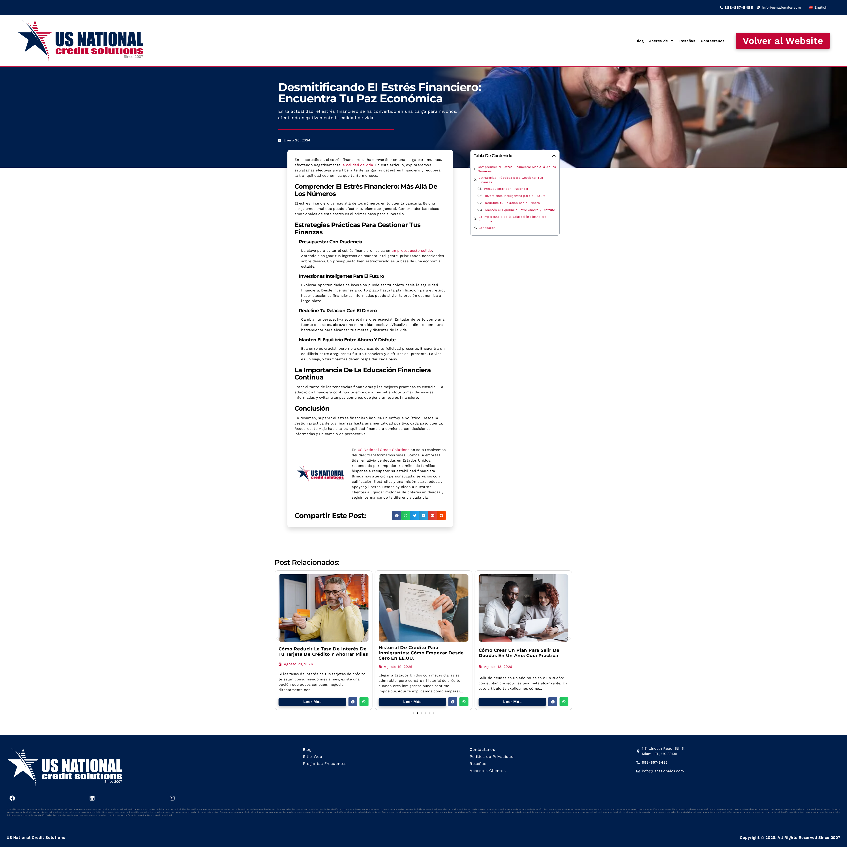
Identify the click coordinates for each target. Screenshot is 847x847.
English (820, 7)
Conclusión (487, 227)
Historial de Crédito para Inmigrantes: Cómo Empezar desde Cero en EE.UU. (421, 653)
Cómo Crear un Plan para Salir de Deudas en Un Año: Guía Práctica (519, 653)
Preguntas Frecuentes (325, 763)
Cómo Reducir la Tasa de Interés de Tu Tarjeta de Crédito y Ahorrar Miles (323, 651)
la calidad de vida (357, 165)
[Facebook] (12, 798)
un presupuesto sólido (412, 250)
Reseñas (687, 41)
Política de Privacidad (491, 756)
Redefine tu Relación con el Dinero (512, 203)
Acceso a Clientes (488, 770)
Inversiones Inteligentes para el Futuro (515, 195)
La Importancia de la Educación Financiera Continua (512, 219)
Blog (639, 41)
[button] (396, 515)
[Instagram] (172, 798)
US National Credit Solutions (383, 450)
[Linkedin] (92, 798)
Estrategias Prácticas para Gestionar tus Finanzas (510, 180)
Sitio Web (312, 756)
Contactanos (712, 41)
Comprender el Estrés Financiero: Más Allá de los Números (517, 169)
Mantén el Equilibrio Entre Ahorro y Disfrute (520, 210)
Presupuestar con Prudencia (506, 188)
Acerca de (658, 41)
